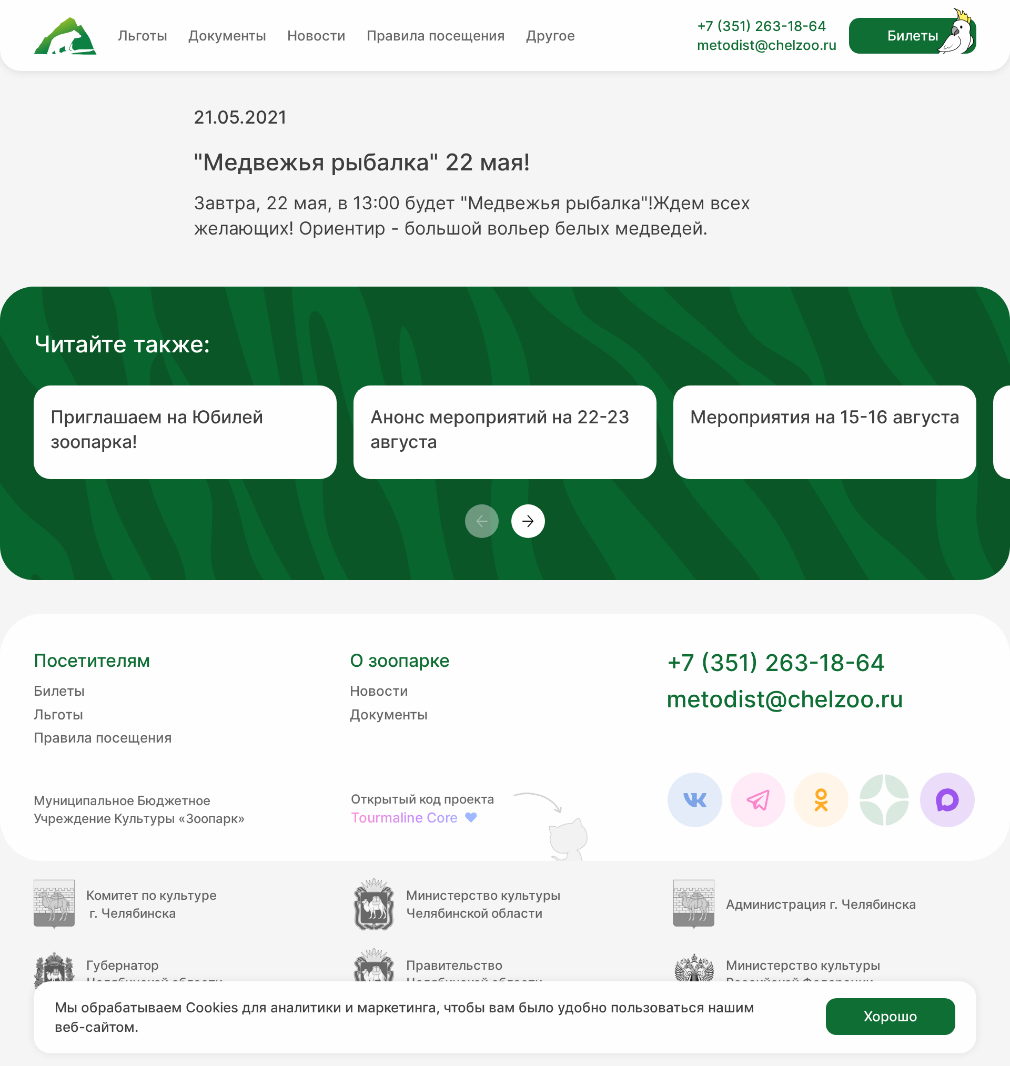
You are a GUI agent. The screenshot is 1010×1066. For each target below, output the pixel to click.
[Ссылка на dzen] (884, 800)
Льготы (142, 35)
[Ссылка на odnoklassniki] (821, 800)
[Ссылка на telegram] (758, 800)
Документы (227, 35)
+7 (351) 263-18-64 (761, 26)
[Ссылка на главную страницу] (65, 36)
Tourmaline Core (414, 817)
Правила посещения (436, 35)
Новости (316, 35)
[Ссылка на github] (553, 825)
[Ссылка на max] (947, 800)
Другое (550, 35)
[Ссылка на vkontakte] (695, 800)
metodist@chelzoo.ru (766, 45)
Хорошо (890, 1016)
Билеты (912, 35)
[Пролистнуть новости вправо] (528, 521)
